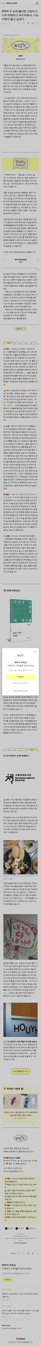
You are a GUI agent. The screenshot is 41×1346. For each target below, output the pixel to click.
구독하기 (20, 677)
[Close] (35, 651)
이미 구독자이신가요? (20, 691)
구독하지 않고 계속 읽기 (20, 683)
